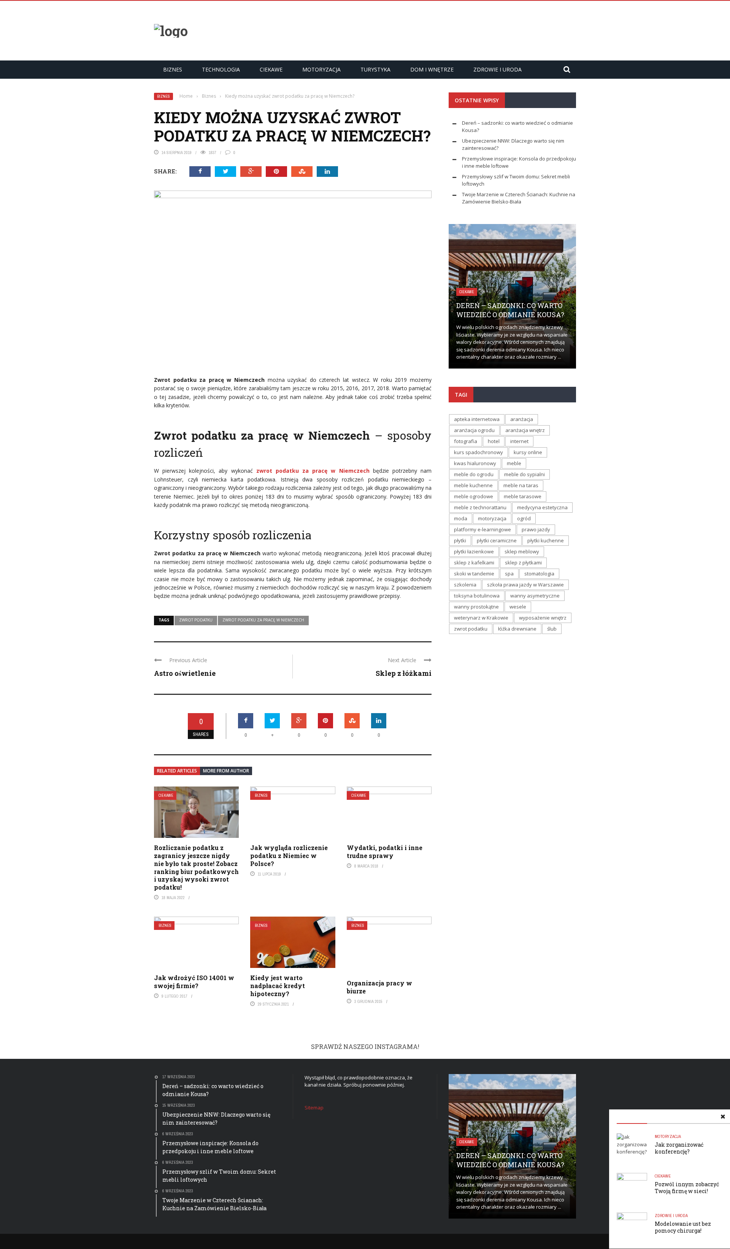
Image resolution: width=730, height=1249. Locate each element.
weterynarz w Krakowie (481, 617)
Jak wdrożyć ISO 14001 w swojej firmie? (194, 982)
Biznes (172, 69)
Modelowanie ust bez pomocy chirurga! (683, 1227)
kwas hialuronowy (475, 463)
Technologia (221, 69)
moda (460, 518)
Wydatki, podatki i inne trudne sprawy (384, 852)
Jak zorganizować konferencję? (679, 1148)
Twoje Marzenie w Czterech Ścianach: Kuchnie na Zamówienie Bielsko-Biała (518, 198)
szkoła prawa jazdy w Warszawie (525, 584)
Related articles (177, 771)
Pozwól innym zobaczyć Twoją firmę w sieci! (687, 1188)
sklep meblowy (522, 551)
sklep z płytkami (523, 562)
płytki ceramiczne (497, 540)
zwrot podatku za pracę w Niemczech (263, 620)
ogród (524, 518)
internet (519, 441)
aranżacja (521, 419)
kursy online (528, 452)
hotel (494, 441)
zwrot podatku (196, 620)
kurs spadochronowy (478, 452)
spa (509, 573)
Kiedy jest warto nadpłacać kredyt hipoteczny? (277, 986)
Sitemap (314, 1107)
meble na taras (520, 485)
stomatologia (539, 573)
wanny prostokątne (476, 606)
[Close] (723, 1116)
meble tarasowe (522, 496)
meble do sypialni (524, 474)
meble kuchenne (473, 485)
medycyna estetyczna (542, 507)
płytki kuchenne (545, 540)
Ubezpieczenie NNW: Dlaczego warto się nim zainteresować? (502, 305)
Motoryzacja (321, 69)
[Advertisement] (437, 30)
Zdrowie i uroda (497, 69)
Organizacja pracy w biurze (379, 987)
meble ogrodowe (473, 496)
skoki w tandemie (474, 573)
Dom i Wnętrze (432, 69)
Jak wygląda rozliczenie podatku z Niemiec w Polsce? (289, 856)
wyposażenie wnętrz (543, 617)
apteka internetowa (477, 419)
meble (514, 463)
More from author (226, 771)
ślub (552, 628)
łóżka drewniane (517, 628)
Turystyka (375, 69)
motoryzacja (492, 518)
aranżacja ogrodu (474, 430)
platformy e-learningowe (482, 529)
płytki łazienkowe (474, 551)
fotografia (465, 441)
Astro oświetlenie (185, 673)
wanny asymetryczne (535, 595)
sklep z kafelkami (474, 562)
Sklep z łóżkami (404, 673)
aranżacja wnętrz (525, 430)
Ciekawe (271, 69)
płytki (460, 540)
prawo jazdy (536, 529)
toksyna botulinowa (477, 595)
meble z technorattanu (480, 507)
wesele (517, 606)
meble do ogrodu (474, 474)
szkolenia (465, 584)
